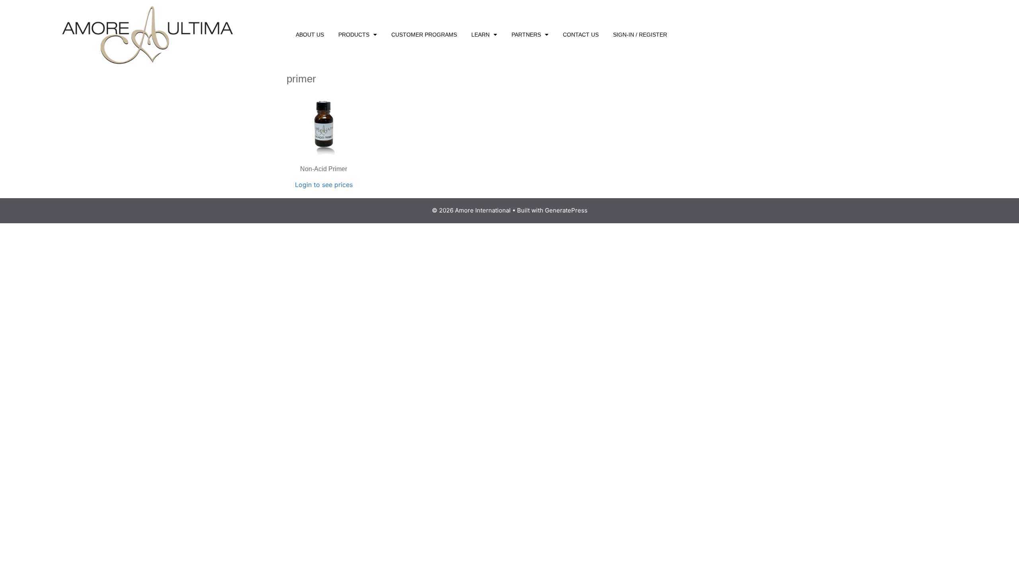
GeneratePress (566, 210)
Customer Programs (424, 34)
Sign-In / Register (640, 34)
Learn (480, 34)
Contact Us (581, 34)
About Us (310, 34)
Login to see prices (324, 185)
